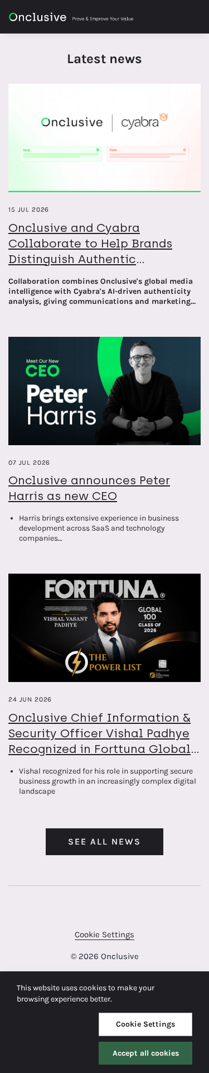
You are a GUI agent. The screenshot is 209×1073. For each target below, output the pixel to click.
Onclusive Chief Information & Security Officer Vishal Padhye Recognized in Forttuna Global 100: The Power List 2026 (99, 740)
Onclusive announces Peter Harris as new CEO (89, 488)
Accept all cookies (146, 1053)
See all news (104, 841)
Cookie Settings (104, 934)
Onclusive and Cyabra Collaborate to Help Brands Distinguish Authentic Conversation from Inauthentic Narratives (101, 259)
